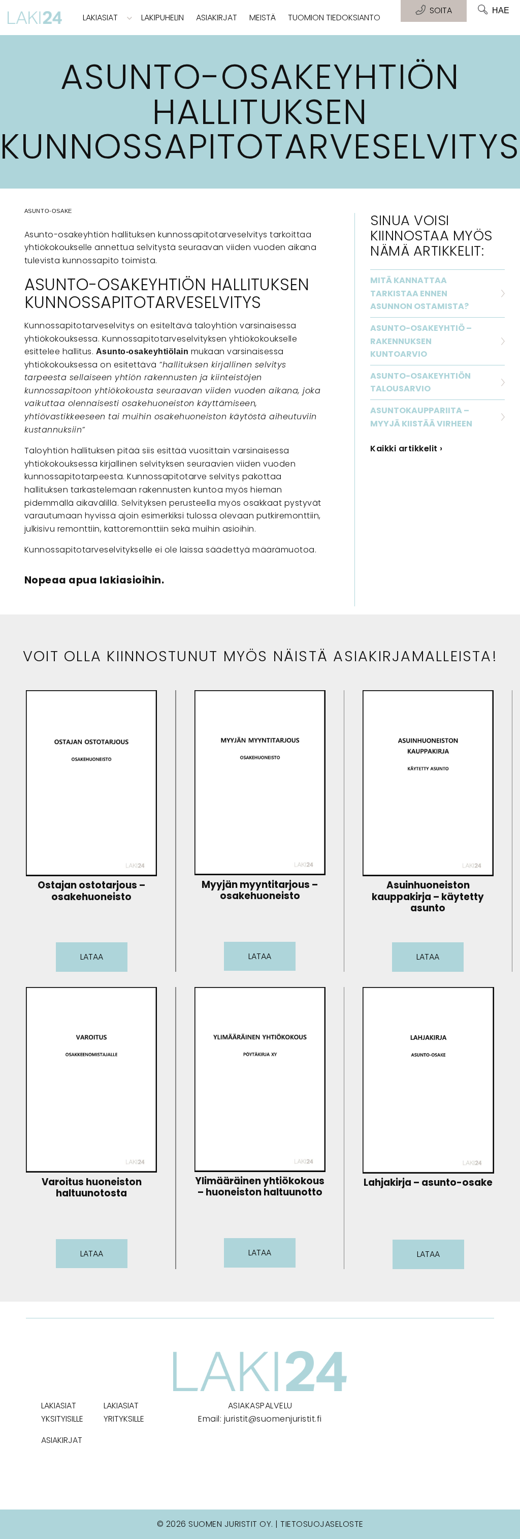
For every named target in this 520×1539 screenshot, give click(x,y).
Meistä (262, 17)
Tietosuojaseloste (322, 1524)
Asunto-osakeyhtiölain (142, 351)
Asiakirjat (216, 17)
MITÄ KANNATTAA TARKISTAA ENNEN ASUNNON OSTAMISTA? (419, 293)
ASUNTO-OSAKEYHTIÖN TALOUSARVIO (420, 382)
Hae (500, 10)
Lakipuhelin (162, 17)
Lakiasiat (100, 17)
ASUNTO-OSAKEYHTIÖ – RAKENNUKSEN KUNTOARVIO (421, 341)
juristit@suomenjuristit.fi (273, 1419)
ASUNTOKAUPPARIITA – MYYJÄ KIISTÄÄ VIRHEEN (421, 417)
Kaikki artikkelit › (406, 448)
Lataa (91, 957)
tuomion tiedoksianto (334, 17)
